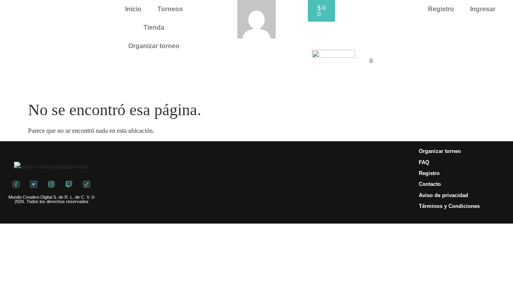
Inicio (133, 9)
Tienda (153, 27)
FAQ (424, 162)
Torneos (170, 9)
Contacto (430, 184)
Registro (441, 9)
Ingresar (482, 9)
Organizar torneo (154, 46)
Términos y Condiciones (449, 206)
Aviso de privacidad (443, 195)
